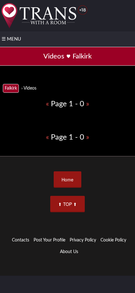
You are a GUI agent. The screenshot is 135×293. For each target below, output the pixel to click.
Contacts (20, 240)
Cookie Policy (113, 240)
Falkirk (11, 88)
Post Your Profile (49, 240)
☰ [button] (11, 39)
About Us (69, 252)
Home (67, 179)
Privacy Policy (83, 240)
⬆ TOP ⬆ (67, 204)
